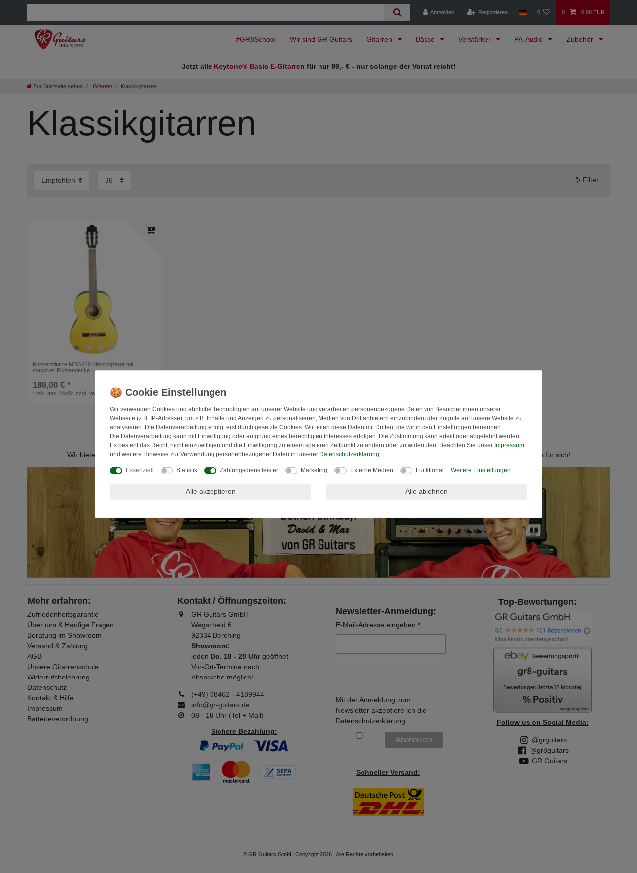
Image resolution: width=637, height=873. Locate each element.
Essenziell (140, 469)
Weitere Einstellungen (481, 469)
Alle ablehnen (426, 491)
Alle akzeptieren (211, 491)
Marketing (314, 469)
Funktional (430, 469)
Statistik (186, 469)
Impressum (509, 444)
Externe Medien (371, 469)
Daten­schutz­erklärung (349, 453)
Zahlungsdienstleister (249, 469)
